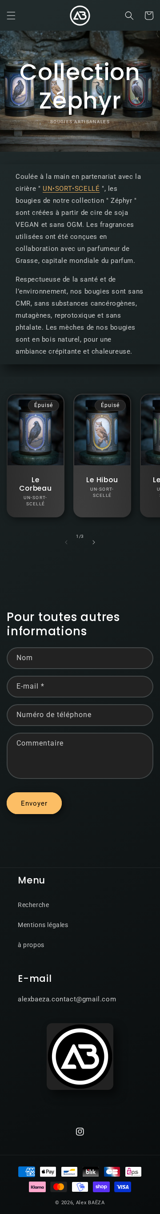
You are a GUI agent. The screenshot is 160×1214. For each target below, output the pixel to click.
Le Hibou (102, 480)
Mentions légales (43, 924)
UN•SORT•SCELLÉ (71, 189)
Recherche (33, 904)
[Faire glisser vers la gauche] (66, 542)
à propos (31, 944)
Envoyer (34, 803)
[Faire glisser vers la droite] (94, 542)
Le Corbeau (35, 484)
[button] (11, 15)
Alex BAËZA (90, 1203)
